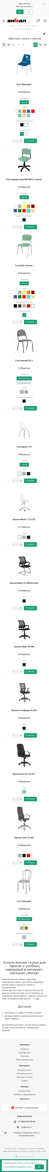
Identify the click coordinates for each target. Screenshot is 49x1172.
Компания (24, 1044)
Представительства (24, 1060)
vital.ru (20, 1163)
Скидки (24, 1080)
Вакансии (24, 1049)
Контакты (24, 1099)
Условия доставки (24, 1073)
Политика (24, 1056)
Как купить (24, 1065)
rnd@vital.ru (26, 1127)
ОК (39, 1167)
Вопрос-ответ (24, 1091)
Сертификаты (24, 1052)
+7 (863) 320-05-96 (26, 1121)
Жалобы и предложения (24, 1094)
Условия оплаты (24, 1070)
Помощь (24, 1086)
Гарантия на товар (25, 1077)
